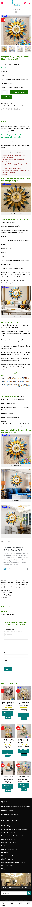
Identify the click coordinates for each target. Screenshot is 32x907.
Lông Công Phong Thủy (8, 839)
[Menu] (2, 3)
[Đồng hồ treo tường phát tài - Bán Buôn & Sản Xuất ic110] (8, 731)
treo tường (18, 105)
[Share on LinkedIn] (18, 109)
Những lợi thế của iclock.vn (9, 161)
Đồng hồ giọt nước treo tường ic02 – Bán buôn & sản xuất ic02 (8, 582)
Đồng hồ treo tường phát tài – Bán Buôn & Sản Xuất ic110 (8, 741)
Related (4, 174)
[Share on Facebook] (6, 109)
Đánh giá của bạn (9, 629)
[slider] (14, 887)
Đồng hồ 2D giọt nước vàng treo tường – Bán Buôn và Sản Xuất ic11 (22, 582)
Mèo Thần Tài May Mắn (8, 842)
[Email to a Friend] (12, 109)
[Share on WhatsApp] (2, 109)
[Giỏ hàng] (29, 3)
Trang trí (13, 105)
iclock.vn (21, 396)
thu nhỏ (21, 152)
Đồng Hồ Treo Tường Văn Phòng (11, 865)
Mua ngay (6, 97)
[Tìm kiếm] (25, 3)
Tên (5, 653)
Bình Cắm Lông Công (7, 826)
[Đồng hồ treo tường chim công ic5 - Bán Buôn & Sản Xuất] (24, 693)
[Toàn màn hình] (28, 887)
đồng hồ (23, 105)
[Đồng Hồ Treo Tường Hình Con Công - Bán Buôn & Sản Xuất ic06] (24, 731)
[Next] (28, 30)
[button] (16, 881)
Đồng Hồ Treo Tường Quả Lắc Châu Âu (13, 862)
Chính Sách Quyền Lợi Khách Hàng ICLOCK (14, 829)
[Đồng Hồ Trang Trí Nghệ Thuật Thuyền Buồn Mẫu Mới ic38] (8, 768)
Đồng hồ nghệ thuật (7, 855)
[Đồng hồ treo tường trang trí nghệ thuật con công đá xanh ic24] (24, 768)
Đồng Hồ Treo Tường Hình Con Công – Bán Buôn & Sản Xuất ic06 (24, 741)
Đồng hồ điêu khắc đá (7, 869)
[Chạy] (3, 887)
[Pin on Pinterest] (15, 109)
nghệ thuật (8, 105)
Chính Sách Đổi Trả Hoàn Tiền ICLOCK (12, 836)
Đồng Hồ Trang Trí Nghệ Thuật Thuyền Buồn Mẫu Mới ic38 (8, 778)
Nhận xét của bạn (9, 638)
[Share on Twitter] (9, 109)
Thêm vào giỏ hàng (19, 92)
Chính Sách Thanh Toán (8, 832)
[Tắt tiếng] (26, 887)
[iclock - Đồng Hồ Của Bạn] (16, 3)
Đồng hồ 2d (16, 9)
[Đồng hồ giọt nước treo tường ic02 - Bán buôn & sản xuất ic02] (8, 693)
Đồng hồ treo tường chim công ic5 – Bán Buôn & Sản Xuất (24, 703)
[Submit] (29, 893)
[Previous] (4, 30)
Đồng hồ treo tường (7, 859)
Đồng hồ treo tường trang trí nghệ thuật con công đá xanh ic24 (23, 778)
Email (6, 660)
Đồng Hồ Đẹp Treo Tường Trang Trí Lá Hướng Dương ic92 (6, 592)
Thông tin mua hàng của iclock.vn (11, 168)
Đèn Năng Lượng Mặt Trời (9, 849)
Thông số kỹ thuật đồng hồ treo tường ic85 (14, 159)
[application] (16, 881)
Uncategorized (5, 845)
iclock (8, 369)
